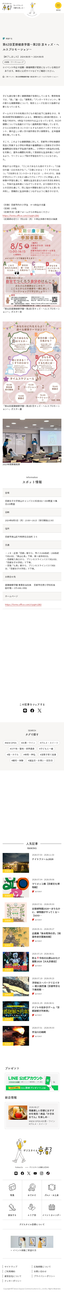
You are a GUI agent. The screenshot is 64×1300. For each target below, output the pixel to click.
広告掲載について (42, 1266)
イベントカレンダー (51, 1215)
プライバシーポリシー (44, 1276)
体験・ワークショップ (14, 62)
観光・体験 (18, 760)
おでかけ (32, 1195)
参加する (12, 1215)
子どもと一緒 (46, 748)
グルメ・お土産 (51, 1195)
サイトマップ (10, 1266)
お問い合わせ (40, 1271)
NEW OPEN (11, 742)
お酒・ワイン (28, 742)
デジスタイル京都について (32, 1224)
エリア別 (32, 1215)
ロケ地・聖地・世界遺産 (22, 748)
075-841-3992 (20, 588)
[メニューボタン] (58, 5)
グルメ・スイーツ (49, 742)
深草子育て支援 (48, 754)
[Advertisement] (32, 28)
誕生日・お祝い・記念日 (41, 760)
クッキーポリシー (12, 1280)
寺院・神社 (30, 754)
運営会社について (12, 1276)
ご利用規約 (9, 1271)
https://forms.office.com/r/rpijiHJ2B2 (21, 215)
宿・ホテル (13, 754)
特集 (12, 1195)
